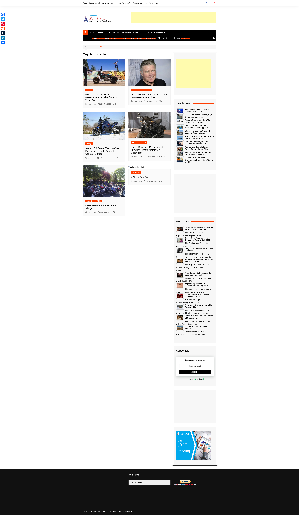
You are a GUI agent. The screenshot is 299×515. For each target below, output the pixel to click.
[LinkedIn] (2, 38)
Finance (116, 32)
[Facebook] (2, 14)
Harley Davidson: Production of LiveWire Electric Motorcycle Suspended (147, 150)
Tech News (126, 32)
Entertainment (157, 32)
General (100, 32)
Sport (145, 32)
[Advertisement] (173, 17)
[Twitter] (2, 19)
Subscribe (195, 372)
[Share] (2, 42)
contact (118, 3)
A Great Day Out (139, 177)
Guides (169, 38)
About (85, 3)
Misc (160, 38)
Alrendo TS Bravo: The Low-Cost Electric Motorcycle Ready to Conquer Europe (102, 151)
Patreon (136, 3)
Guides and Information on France (101, 3)
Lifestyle (119, 38)
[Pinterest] (2, 24)
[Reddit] (2, 28)
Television (147, 90)
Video (99, 201)
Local (108, 32)
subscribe (143, 3)
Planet (181, 38)
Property (136, 32)
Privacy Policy (153, 3)
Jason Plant (92, 104)
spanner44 (92, 158)
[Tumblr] (2, 33)
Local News (90, 201)
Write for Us (127, 3)
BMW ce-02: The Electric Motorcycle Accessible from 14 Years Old (101, 97)
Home (91, 32)
